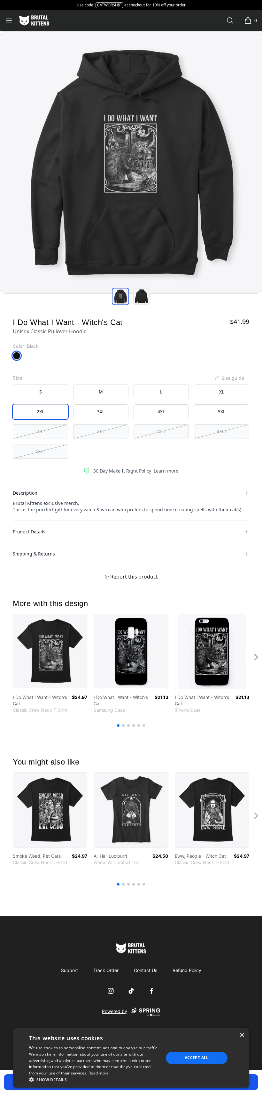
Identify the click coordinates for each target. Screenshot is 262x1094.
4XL (161, 412)
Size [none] (17, 378)
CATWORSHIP (109, 5)
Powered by (114, 1011)
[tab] (120, 296)
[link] (50, 651)
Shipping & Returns (34, 554)
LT (40, 431)
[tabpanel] (131, 162)
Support (69, 970)
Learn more (166, 471)
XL (221, 392)
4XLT (40, 451)
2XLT (161, 431)
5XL (221, 412)
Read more (99, 1073)
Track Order (106, 970)
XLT (100, 431)
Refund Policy (187, 970)
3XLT (222, 431)
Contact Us (145, 970)
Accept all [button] (197, 1057)
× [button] (241, 1035)
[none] (229, 378)
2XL (40, 412)
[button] (94, 1079)
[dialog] (131, 1058)
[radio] (40, 392)
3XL (100, 412)
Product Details (29, 532)
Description (25, 493)
